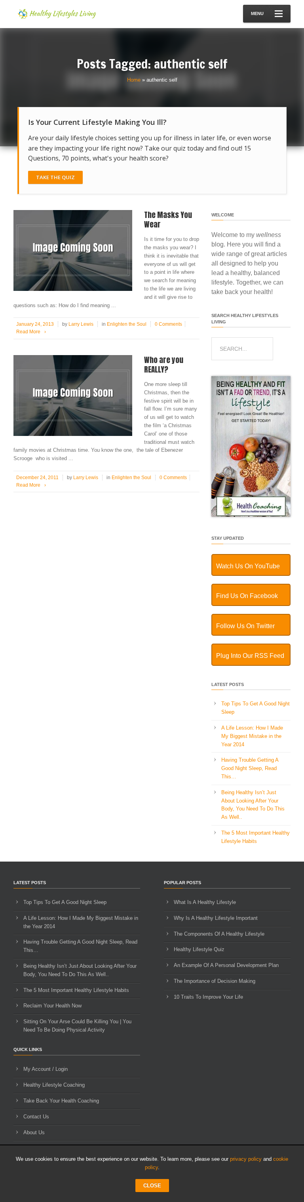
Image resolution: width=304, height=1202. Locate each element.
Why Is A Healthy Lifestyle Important (216, 918)
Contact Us (36, 1117)
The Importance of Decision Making (214, 981)
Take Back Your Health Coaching (61, 1101)
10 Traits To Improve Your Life (208, 997)
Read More (31, 331)
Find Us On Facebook (247, 595)
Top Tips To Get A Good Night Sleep (64, 902)
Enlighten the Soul (126, 324)
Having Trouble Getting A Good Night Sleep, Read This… (249, 768)
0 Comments (168, 324)
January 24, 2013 (35, 324)
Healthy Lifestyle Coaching (54, 1085)
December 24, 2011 (37, 477)
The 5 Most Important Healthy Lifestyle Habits (76, 990)
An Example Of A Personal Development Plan (226, 965)
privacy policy (246, 1159)
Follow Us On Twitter (245, 626)
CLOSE (152, 1186)
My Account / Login (45, 1069)
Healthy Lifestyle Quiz (199, 949)
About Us (34, 1132)
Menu (257, 13)
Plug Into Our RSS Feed (250, 655)
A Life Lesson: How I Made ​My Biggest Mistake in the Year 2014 (253, 736)
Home (134, 80)
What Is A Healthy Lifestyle (205, 902)
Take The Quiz (55, 177)
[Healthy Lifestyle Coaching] (251, 515)
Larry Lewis (80, 324)
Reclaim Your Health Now (52, 1006)
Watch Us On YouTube (248, 566)
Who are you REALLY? (163, 364)
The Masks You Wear (168, 219)
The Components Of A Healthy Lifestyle (219, 934)
